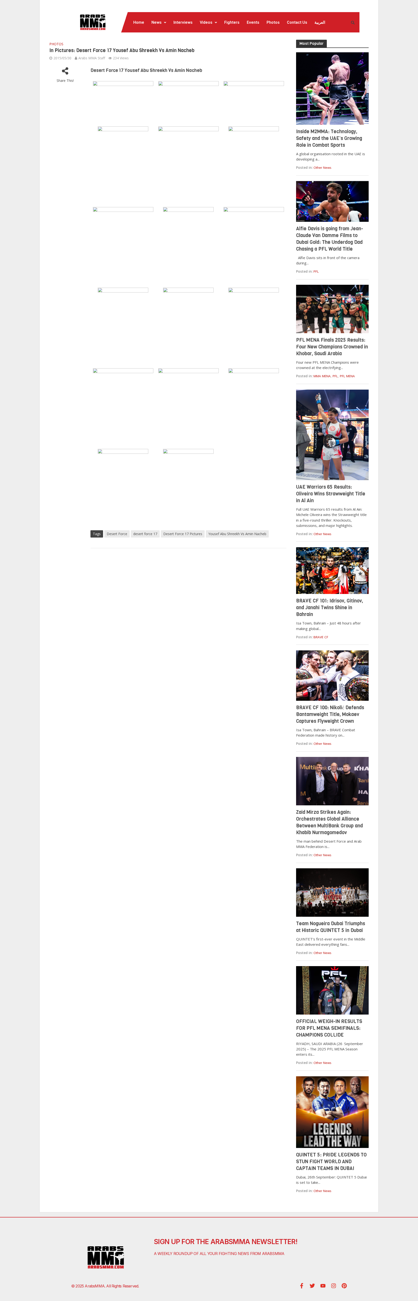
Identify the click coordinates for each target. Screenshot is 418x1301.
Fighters (231, 22)
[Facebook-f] (301, 1285)
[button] (159, 22)
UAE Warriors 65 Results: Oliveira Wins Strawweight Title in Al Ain (330, 494)
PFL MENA (347, 376)
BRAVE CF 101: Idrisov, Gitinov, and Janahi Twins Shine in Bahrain (329, 608)
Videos (206, 22)
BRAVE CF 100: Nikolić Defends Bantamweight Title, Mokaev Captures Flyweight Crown (330, 714)
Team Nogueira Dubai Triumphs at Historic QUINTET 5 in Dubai (330, 927)
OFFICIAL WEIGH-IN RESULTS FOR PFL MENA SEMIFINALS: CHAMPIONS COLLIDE (329, 1028)
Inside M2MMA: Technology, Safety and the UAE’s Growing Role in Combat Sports (329, 138)
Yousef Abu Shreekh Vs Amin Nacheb (237, 533)
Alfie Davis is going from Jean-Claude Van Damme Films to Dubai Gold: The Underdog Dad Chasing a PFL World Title (329, 238)
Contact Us (297, 22)
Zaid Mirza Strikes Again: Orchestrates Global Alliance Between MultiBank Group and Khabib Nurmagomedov (329, 822)
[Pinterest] (344, 1285)
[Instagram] (333, 1285)
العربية (319, 22)
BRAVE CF (321, 637)
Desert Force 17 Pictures (182, 533)
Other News (322, 167)
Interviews (183, 22)
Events (253, 22)
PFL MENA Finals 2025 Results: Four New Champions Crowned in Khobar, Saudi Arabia (332, 347)
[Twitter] (312, 1285)
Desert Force (117, 533)
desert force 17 (145, 533)
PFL (316, 271)
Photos (273, 22)
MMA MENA (322, 376)
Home (138, 22)
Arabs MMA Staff (91, 58)
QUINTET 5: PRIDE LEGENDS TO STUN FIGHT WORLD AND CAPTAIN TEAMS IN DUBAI (331, 1162)
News (156, 22)
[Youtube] (323, 1285)
